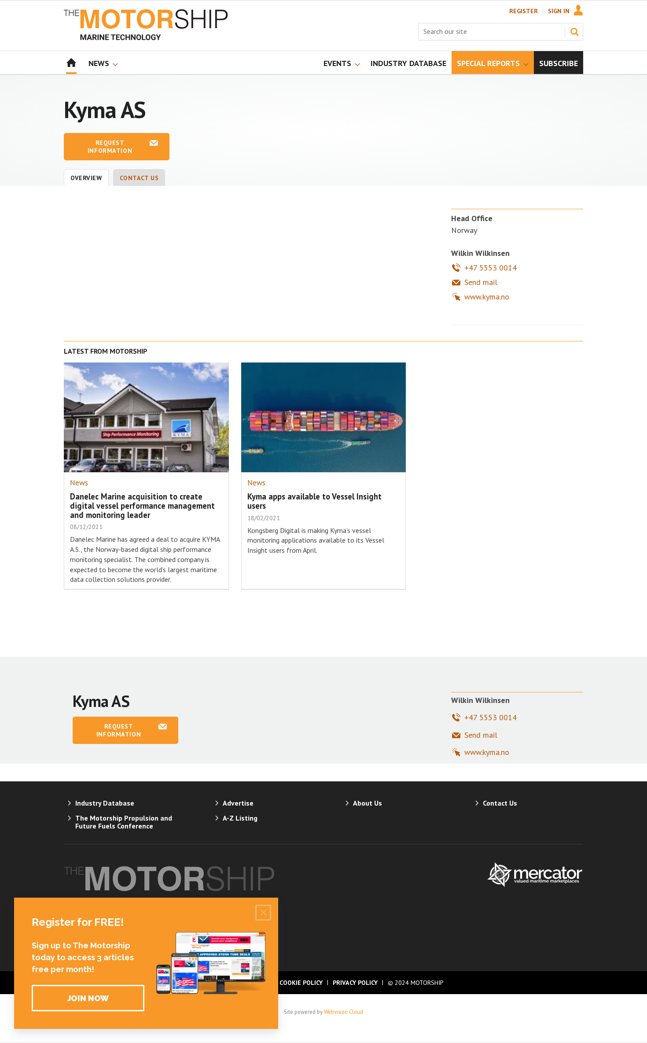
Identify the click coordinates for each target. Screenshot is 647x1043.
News (79, 482)
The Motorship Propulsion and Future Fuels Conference (123, 822)
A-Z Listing (240, 818)
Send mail (480, 282)
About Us (367, 803)
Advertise (238, 803)
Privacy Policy (355, 983)
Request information (110, 147)
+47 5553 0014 (490, 268)
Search (574, 32)
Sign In (559, 11)
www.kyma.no (486, 297)
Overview (86, 178)
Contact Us (139, 178)
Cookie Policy (301, 983)
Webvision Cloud (343, 1011)
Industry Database (104, 803)
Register (523, 11)
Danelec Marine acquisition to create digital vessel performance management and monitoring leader (142, 505)
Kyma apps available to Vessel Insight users (314, 501)
